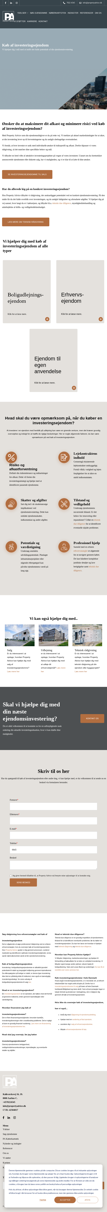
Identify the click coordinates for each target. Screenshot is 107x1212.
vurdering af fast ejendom (82, 1019)
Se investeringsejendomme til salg (27, 174)
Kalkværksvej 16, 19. (13, 1094)
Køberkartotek (57, 13)
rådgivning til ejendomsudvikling (83, 1015)
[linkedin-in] (11, 3)
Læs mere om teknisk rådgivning (26, 222)
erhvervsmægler (81, 551)
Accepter (65, 1200)
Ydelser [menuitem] (6, 1129)
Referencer (86, 13)
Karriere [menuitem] (6, 1162)
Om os (98, 13)
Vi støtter (19, 21)
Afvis (87, 1200)
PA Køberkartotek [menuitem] (11, 1139)
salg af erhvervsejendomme (81, 1024)
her (30, 982)
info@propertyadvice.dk (14, 1106)
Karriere (32, 21)
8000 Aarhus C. (10, 1098)
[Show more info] (27, 291)
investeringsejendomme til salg (66, 986)
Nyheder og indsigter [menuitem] (12, 1143)
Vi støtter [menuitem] (7, 1158)
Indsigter (73, 13)
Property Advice (11, 950)
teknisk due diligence (61, 203)
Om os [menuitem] (6, 1153)
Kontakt (43, 21)
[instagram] (17, 3)
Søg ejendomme (38, 13)
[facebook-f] (5, 3)
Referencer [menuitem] (7, 1148)
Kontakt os (92, 718)
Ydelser (21, 13)
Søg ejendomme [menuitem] (10, 1134)
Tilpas (42, 1200)
